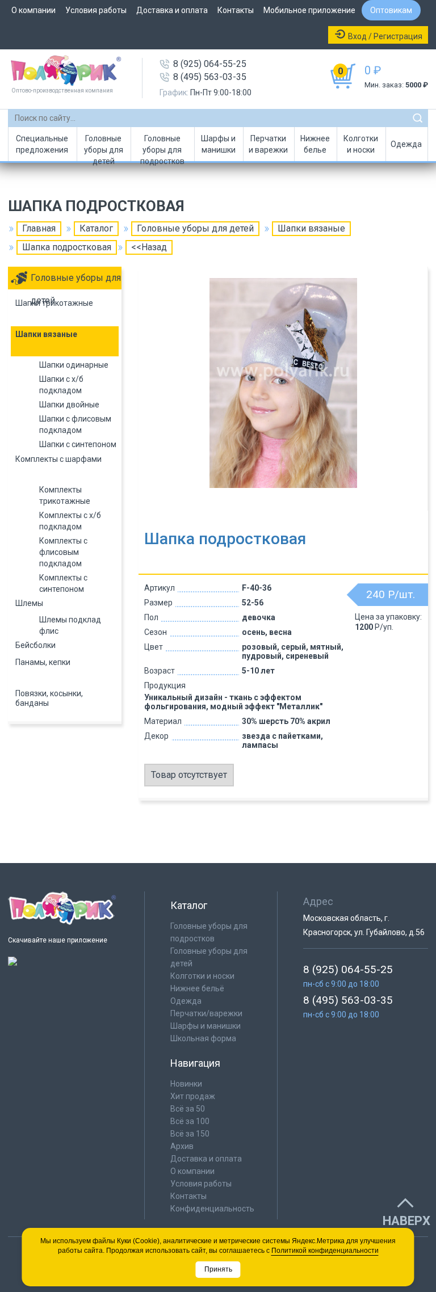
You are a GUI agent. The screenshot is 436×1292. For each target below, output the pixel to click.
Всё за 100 (189, 1121)
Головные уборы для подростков (162, 147)
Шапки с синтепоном (77, 444)
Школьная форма (203, 1038)
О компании (33, 10)
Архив (182, 1146)
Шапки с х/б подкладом (61, 384)
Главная (39, 228)
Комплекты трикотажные (64, 495)
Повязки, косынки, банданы (49, 698)
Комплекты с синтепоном (63, 583)
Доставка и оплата (172, 10)
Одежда (406, 144)
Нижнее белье (315, 144)
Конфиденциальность (212, 1208)
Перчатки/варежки (206, 1013)
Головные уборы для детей (103, 147)
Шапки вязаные (311, 228)
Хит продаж (192, 1096)
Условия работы (96, 10)
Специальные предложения (42, 144)
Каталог (96, 228)
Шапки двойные (69, 404)
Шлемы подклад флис (70, 625)
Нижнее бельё (197, 988)
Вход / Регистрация (385, 36)
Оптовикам (391, 10)
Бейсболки (35, 645)
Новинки (186, 1083)
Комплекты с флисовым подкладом (63, 552)
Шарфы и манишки (218, 144)
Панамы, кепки (42, 662)
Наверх (406, 1221)
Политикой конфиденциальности (325, 1251)
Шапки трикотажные (54, 303)
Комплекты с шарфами (58, 459)
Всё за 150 (189, 1133)
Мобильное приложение (309, 10)
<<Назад (149, 247)
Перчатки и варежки (268, 144)
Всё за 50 (187, 1108)
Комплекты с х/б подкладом (70, 521)
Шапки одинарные (73, 364)
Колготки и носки (360, 144)
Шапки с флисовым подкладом (75, 424)
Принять (218, 1269)
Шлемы (29, 603)
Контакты (235, 10)
